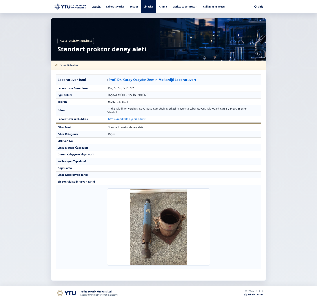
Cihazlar (148, 6)
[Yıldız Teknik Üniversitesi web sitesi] (66, 293)
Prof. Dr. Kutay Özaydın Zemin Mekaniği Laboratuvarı (152, 79)
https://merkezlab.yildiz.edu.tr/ (127, 119)
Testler (134, 6)
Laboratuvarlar (115, 6)
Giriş (260, 6)
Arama (163, 6)
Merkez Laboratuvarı (184, 6)
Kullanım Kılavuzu (214, 6)
